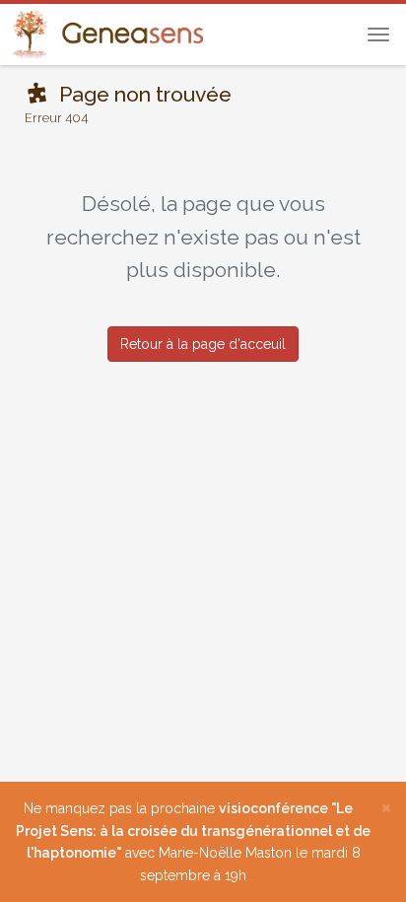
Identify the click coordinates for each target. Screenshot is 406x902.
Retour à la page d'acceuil (203, 344)
